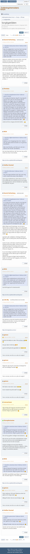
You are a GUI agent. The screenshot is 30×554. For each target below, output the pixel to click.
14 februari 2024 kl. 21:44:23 (8, 91)
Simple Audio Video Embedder (13, 552)
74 (23, 35)
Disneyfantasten (9, 420)
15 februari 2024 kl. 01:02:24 (8, 302)
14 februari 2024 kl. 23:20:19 (8, 195)
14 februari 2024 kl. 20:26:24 (8, 42)
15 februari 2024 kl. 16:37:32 (9, 337)
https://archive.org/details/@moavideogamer (12, 160)
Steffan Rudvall (9, 165)
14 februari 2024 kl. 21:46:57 (8, 167)
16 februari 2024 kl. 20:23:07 (8, 362)
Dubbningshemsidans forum (9, 8)
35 (13, 35)
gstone (6, 335)
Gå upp (3, 539)
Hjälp (8, 549)
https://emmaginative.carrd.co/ (9, 330)
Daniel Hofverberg (9, 40)
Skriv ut (26, 32)
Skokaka (6, 89)
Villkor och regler (14, 549)
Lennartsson (8, 402)
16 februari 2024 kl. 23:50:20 (8, 383)
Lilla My (6, 300)
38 (19, 35)
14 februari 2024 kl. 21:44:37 (8, 134)
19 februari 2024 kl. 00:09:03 (9, 490)
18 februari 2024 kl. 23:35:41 (8, 461)
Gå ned (3, 35)
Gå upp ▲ (21, 549)
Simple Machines (19, 550)
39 (21, 35)
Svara (21, 32)
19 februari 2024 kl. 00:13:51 (8, 512)
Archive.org (21, 340)
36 (15, 35)
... (12, 35)
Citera (25, 83)
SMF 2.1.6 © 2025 (11, 550)
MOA (5, 131)
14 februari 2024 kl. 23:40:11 (8, 271)
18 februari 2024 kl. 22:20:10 (8, 404)
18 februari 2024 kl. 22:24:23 (8, 422)
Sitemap (21, 552)
